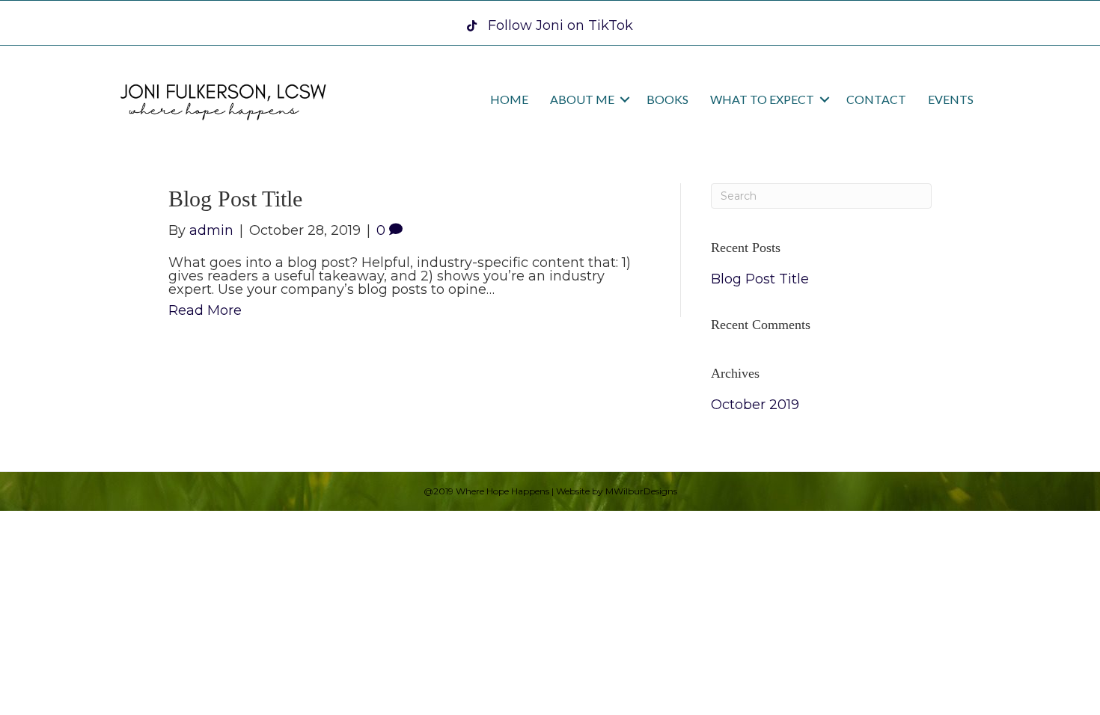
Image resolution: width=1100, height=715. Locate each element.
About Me (582, 99)
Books (667, 99)
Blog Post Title (235, 198)
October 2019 (755, 404)
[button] (624, 99)
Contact (876, 99)
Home (509, 99)
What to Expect (762, 99)
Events (951, 99)
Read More (205, 310)
